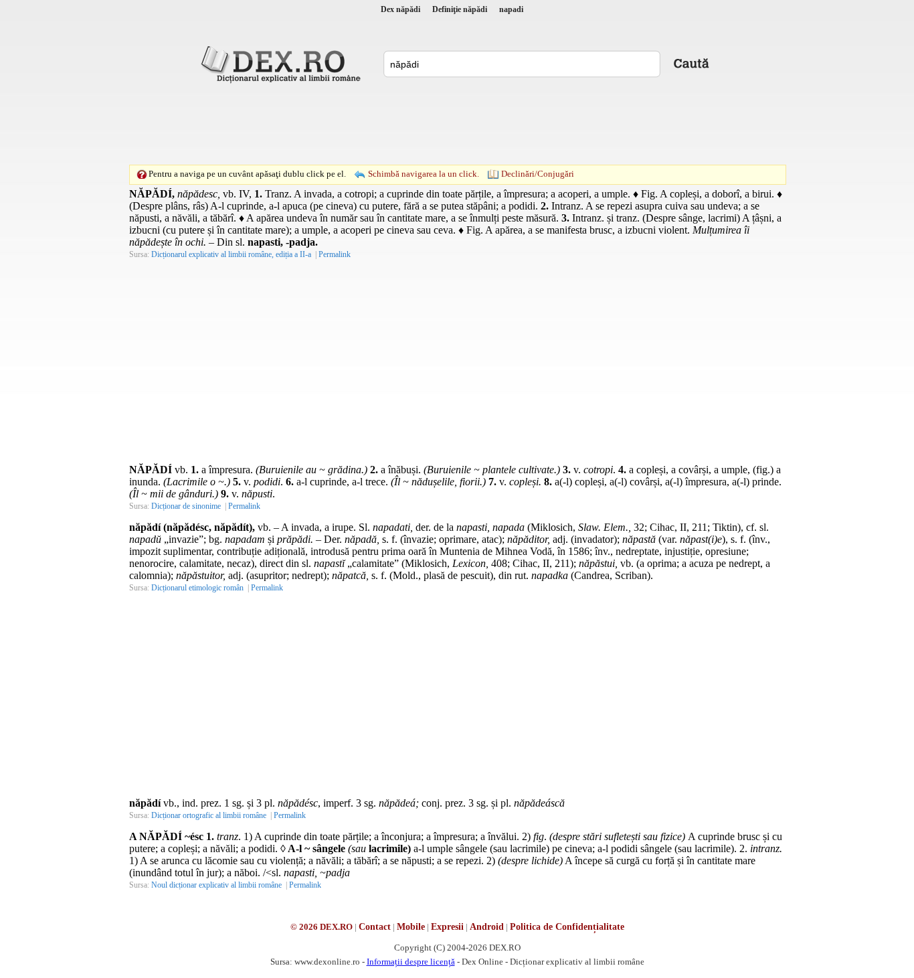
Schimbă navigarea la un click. (423, 174)
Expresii (447, 927)
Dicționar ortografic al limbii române (208, 815)
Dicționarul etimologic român (197, 587)
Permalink (334, 254)
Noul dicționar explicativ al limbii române (216, 885)
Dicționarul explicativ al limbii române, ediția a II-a (231, 254)
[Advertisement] (457, 124)
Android (487, 927)
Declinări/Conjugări (537, 174)
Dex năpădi (400, 9)
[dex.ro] (283, 63)
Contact (375, 927)
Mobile (411, 927)
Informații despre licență (411, 962)
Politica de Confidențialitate (567, 927)
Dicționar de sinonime (186, 506)
